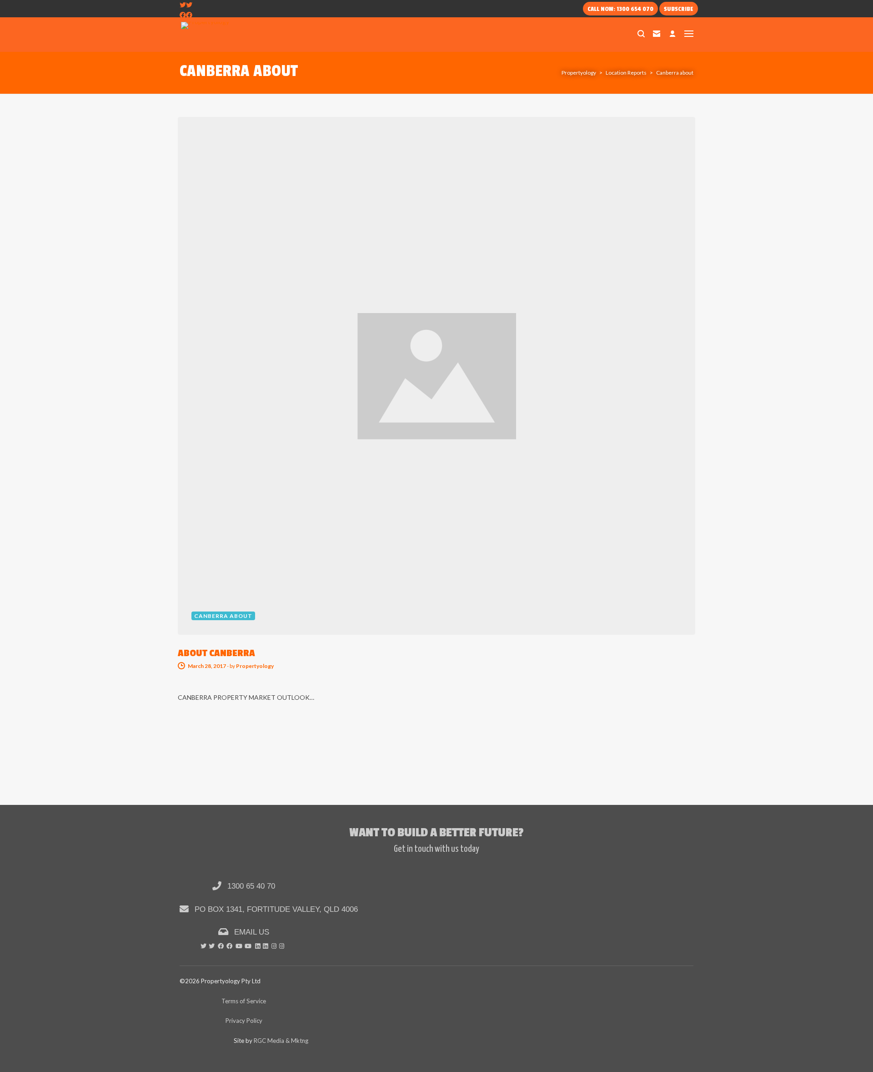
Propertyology (255, 665)
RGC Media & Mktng (281, 1040)
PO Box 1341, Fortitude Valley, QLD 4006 (275, 909)
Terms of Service (243, 1001)
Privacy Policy (244, 1020)
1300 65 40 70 (250, 886)
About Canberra (216, 653)
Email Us (250, 932)
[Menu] (688, 33)
